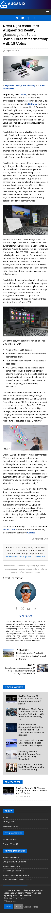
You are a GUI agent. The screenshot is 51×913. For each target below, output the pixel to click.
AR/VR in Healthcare (11, 866)
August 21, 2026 (24, 796)
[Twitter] (17, 18)
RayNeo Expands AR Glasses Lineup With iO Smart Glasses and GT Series (30, 699)
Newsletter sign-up (11, 826)
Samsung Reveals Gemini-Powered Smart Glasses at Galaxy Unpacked (30, 755)
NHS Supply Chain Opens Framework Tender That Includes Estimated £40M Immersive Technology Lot (31, 714)
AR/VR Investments (11, 857)
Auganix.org (30, 566)
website (31, 532)
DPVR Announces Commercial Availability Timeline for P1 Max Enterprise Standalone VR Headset (31, 730)
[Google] (33, 18)
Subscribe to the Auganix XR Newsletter (25, 556)
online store (9, 529)
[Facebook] (28, 18)
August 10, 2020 (12, 50)
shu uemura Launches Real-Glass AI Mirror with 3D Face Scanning (31, 767)
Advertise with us (10, 839)
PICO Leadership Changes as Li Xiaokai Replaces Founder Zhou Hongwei (31, 742)
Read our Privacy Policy (14, 898)
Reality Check (12, 782)
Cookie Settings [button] (30, 906)
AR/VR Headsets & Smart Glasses (17, 879)
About (5, 817)
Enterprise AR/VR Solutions (14, 861)
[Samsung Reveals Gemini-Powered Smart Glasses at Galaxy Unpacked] (11, 754)
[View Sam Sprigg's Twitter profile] (22, 608)
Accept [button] (9, 906)
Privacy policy (8, 821)
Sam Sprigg (25, 616)
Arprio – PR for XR (10, 844)
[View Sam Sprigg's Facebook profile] (16, 608)
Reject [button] (18, 906)
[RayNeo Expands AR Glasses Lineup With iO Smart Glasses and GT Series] (11, 699)
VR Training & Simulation (13, 870)
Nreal (23, 94)
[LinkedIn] (22, 18)
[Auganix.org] (25, 7)
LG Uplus (32, 104)
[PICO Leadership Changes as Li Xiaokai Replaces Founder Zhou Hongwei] (11, 743)
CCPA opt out (10, 901)
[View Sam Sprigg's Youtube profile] (28, 608)
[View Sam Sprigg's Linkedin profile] (34, 608)
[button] (47, 12)
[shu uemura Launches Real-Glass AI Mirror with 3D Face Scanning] (11, 767)
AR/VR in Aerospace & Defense (16, 875)
